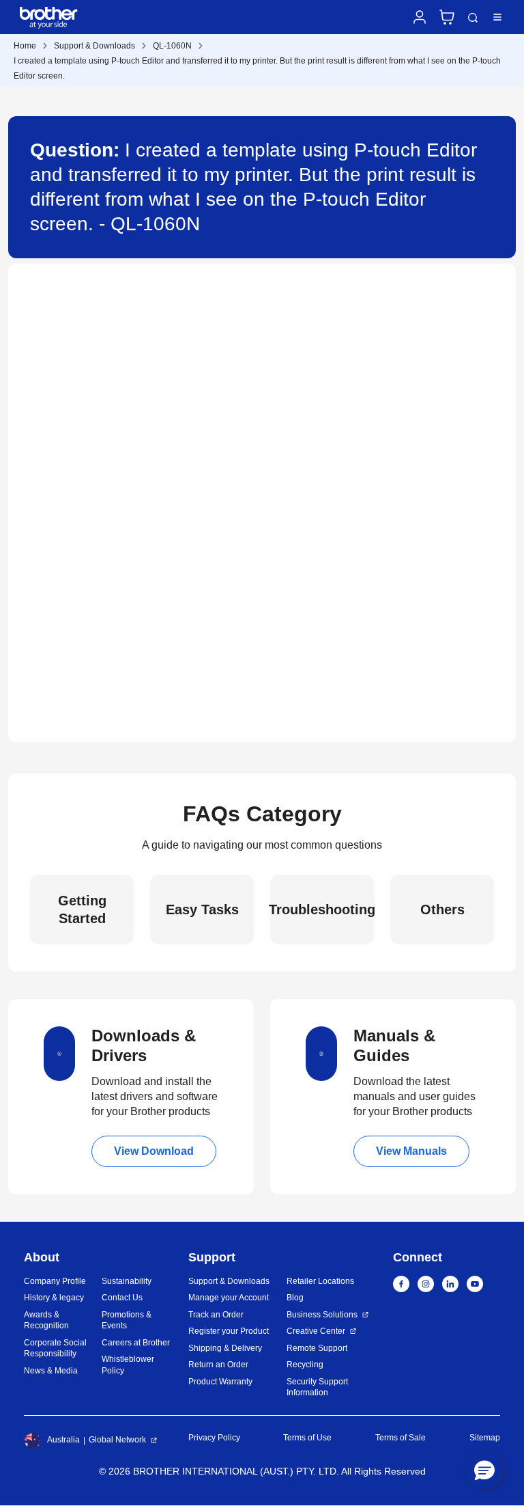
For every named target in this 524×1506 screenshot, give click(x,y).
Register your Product (228, 1331)
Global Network (117, 1440)
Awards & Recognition (46, 1320)
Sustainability (126, 1281)
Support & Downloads (94, 46)
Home (25, 46)
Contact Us (122, 1297)
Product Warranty (220, 1381)
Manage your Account (228, 1297)
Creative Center (316, 1331)
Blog (295, 1297)
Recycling (305, 1364)
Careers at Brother (136, 1342)
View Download (154, 1151)
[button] (484, 1470)
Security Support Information (317, 1387)
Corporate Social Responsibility (55, 1348)
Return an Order (218, 1364)
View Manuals (411, 1151)
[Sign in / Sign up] (419, 17)
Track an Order (216, 1314)
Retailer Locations (320, 1281)
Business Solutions (322, 1314)
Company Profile (55, 1281)
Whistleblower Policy (128, 1364)
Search (473, 18)
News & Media (51, 1370)
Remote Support (317, 1348)
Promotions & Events (126, 1320)
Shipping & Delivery (225, 1348)
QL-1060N (172, 46)
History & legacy (54, 1297)
